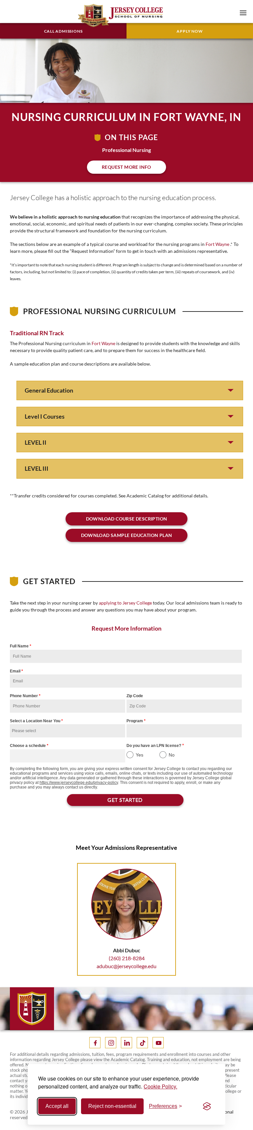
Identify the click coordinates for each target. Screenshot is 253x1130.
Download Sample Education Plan (126, 535)
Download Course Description (126, 518)
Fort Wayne (217, 244)
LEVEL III (36, 468)
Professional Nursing (126, 150)
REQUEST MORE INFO (126, 167)
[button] (243, 13)
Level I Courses (45, 416)
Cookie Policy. (160, 1086)
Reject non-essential (112, 1106)
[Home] (110, 15)
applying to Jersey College (125, 603)
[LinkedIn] (126, 1042)
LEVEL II (35, 442)
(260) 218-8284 (127, 958)
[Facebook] (94, 1042)
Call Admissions (63, 31)
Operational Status (221, 1114)
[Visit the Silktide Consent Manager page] (207, 1106)
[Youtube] (158, 1042)
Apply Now (190, 31)
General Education (49, 390)
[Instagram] (110, 1042)
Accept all (57, 1106)
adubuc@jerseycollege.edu (126, 966)
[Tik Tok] (142, 1042)
